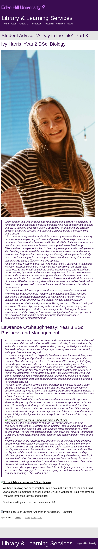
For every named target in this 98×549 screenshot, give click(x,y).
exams (27, 518)
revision (33, 518)
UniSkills (18, 518)
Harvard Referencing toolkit (30, 434)
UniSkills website (60, 491)
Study (40, 518)
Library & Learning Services (37, 18)
